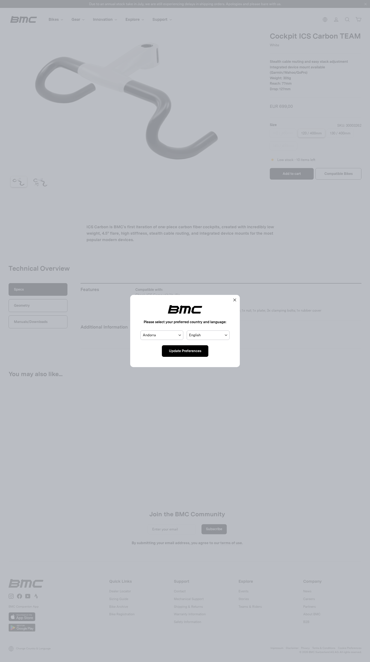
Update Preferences (185, 351)
